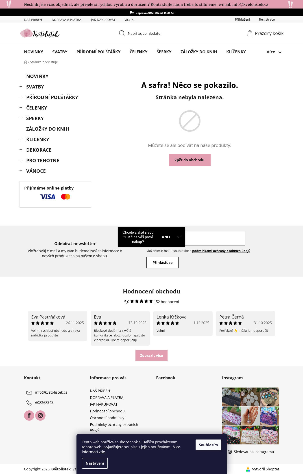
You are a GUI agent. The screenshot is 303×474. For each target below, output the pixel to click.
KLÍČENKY (37, 139)
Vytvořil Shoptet (265, 469)
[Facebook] (29, 415)
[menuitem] (34, 51)
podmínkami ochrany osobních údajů (221, 251)
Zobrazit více (151, 355)
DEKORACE (38, 150)
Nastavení (95, 463)
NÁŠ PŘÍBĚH (33, 19)
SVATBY (35, 87)
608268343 (44, 402)
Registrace (267, 19)
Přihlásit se (162, 262)
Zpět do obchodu (190, 159)
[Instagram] (40, 415)
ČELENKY (36, 108)
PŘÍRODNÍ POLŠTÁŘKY (52, 97)
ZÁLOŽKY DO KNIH (47, 129)
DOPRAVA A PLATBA (66, 19)
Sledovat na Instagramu (254, 451)
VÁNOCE (36, 171)
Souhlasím (208, 444)
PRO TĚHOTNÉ (42, 160)
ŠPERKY (35, 118)
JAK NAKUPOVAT (103, 19)
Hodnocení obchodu (107, 411)
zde (102, 451)
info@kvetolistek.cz (51, 392)
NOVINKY (37, 76)
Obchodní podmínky (107, 417)
